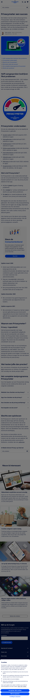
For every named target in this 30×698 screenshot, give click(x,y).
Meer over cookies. (22, 686)
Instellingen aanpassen (15, 696)
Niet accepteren (15, 694)
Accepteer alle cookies (15, 690)
